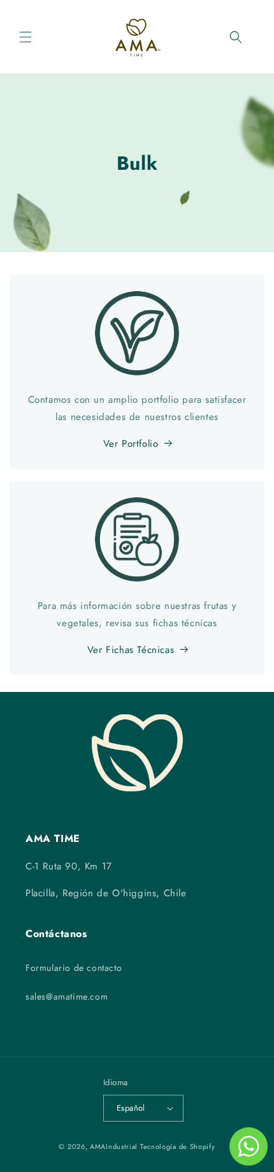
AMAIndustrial (114, 1146)
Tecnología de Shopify (177, 1146)
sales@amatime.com (66, 996)
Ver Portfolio (131, 444)
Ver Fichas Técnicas (130, 650)
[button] (25, 37)
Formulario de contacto (73, 967)
